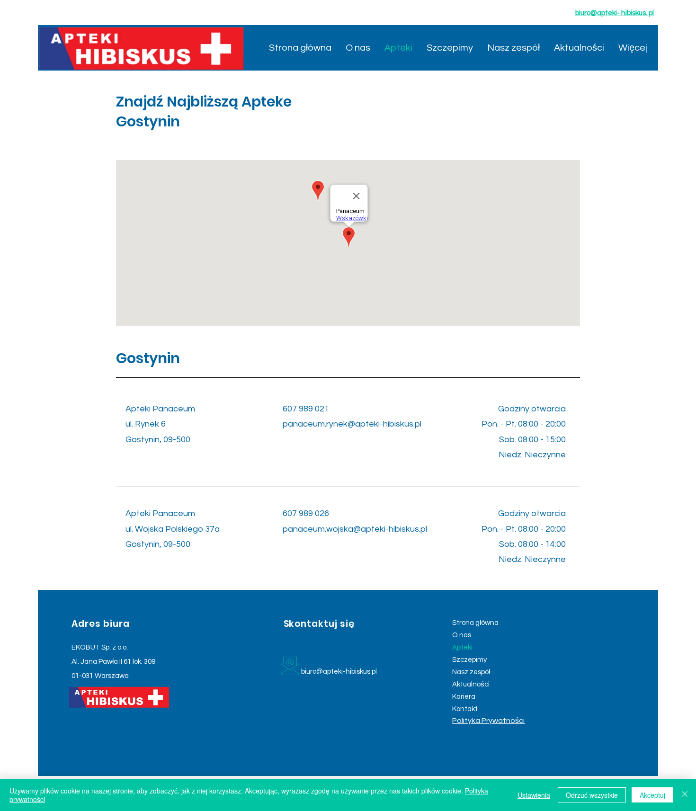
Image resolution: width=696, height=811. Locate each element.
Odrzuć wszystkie (592, 795)
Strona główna (475, 622)
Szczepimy (469, 659)
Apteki (462, 647)
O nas (461, 635)
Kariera (463, 696)
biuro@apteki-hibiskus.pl (339, 671)
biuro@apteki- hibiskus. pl (614, 13)
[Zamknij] (684, 794)
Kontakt (465, 709)
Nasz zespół (471, 672)
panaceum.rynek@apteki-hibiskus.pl (352, 423)
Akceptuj (652, 795)
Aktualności (471, 684)
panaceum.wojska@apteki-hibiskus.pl (355, 529)
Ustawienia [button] (534, 795)
